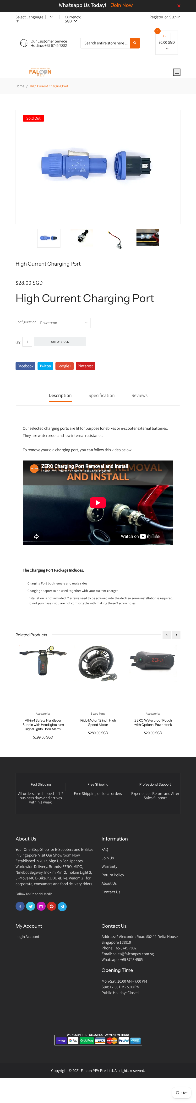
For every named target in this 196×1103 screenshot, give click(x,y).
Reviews (139, 395)
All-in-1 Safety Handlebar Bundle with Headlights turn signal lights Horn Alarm (43, 724)
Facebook (25, 366)
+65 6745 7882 (55, 45)
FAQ (105, 849)
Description (60, 395)
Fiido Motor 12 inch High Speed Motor (98, 722)
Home (20, 86)
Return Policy (113, 875)
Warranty (109, 866)
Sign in (174, 17)
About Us (109, 883)
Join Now (122, 5)
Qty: (18, 342)
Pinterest (85, 366)
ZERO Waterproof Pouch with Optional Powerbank (153, 722)
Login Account (27, 936)
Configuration (26, 322)
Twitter (45, 366)
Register (156, 17)
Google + (64, 366)
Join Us (108, 858)
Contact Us (111, 891)
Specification (101, 395)
